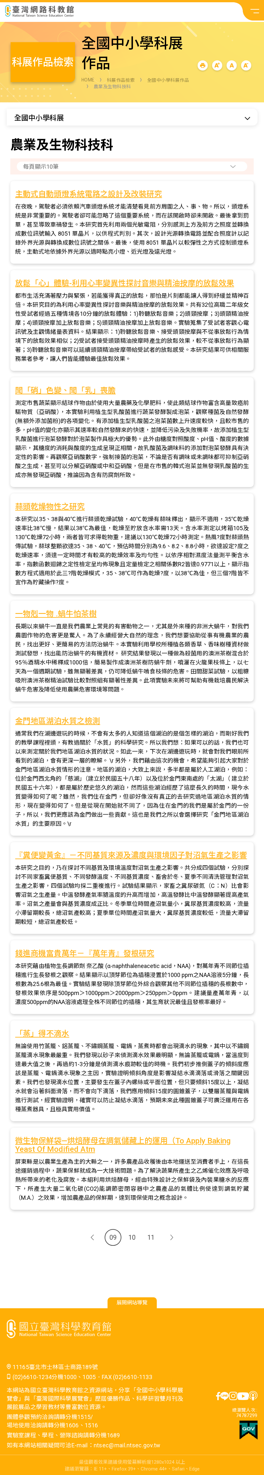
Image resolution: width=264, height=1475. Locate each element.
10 (132, 1237)
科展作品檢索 (121, 80)
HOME (88, 79)
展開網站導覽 (132, 1303)
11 (151, 1237)
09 (113, 1237)
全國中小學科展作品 (168, 80)
